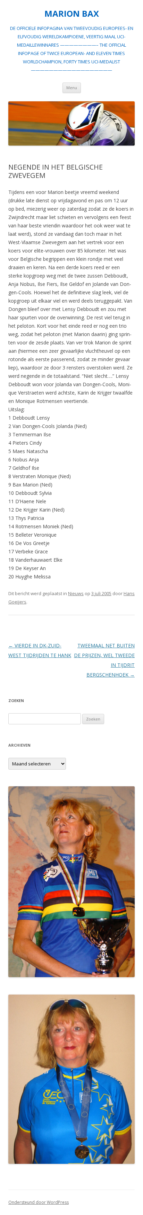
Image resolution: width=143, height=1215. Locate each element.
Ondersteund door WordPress (38, 1202)
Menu (71, 87)
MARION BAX (71, 13)
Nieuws (76, 593)
